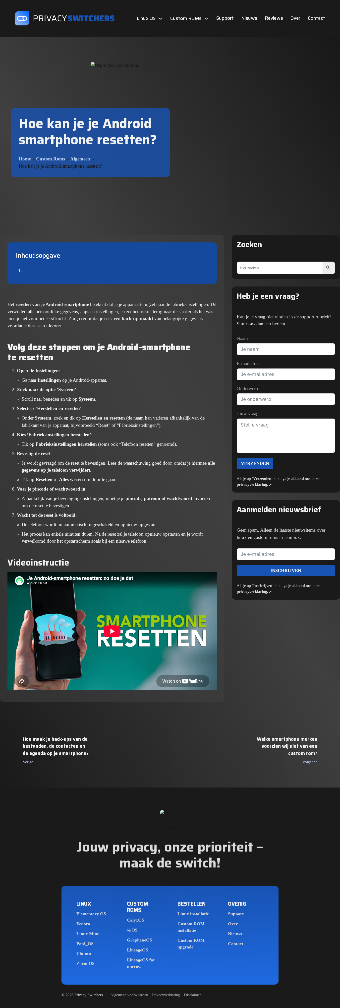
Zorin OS (85, 963)
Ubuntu (83, 953)
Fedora (83, 923)
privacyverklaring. (252, 484)
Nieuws (249, 18)
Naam (242, 338)
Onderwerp (247, 388)
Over (295, 18)
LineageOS (137, 949)
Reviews (274, 18)
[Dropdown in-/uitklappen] (160, 18)
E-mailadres (248, 363)
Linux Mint (87, 933)
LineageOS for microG (141, 963)
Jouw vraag (248, 413)
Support (225, 18)
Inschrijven (285, 570)
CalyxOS (135, 920)
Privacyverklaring (166, 995)
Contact (316, 18)
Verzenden (255, 463)
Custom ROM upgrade (191, 943)
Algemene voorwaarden (129, 995)
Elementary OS (91, 913)
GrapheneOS (139, 939)
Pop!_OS (85, 943)
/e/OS (132, 930)
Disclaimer (192, 995)
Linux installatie (193, 913)
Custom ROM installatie (191, 927)
